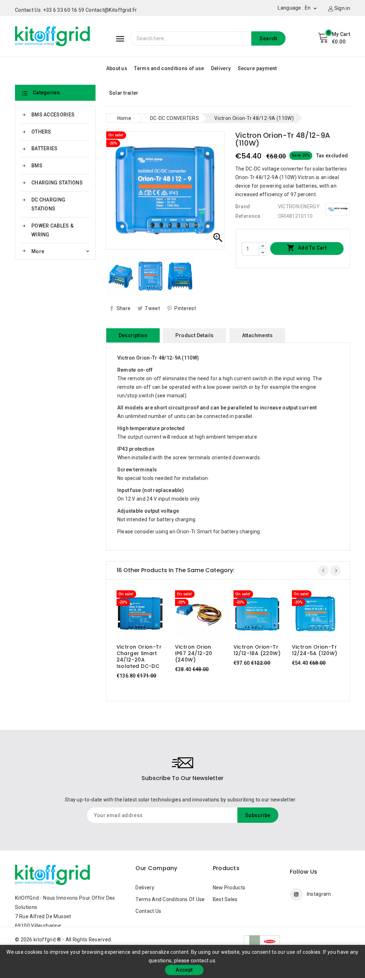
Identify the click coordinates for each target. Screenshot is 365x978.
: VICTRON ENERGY (298, 206)
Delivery (221, 68)
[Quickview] (147, 616)
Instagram (319, 894)
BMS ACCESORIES (52, 114)
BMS (36, 165)
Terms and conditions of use (169, 68)
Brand (242, 206)
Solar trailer (124, 93)
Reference (248, 216)
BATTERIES (44, 148)
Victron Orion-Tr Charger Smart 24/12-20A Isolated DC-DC (139, 656)
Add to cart (307, 248)
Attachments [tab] (257, 335)
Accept (184, 970)
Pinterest (185, 308)
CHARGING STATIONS (57, 182)
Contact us (148, 911)
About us (116, 68)
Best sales (225, 899)
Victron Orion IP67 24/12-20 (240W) (193, 653)
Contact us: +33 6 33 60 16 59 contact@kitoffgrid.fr (76, 10)
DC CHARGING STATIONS (48, 204)
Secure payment (257, 68)
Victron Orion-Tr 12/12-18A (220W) (257, 650)
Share (124, 308)
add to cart (133, 616)
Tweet (152, 308)
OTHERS (41, 132)
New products (229, 887)
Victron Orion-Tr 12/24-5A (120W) (315, 650)
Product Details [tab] (194, 335)
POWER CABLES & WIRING (52, 230)
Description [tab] (133, 335)
